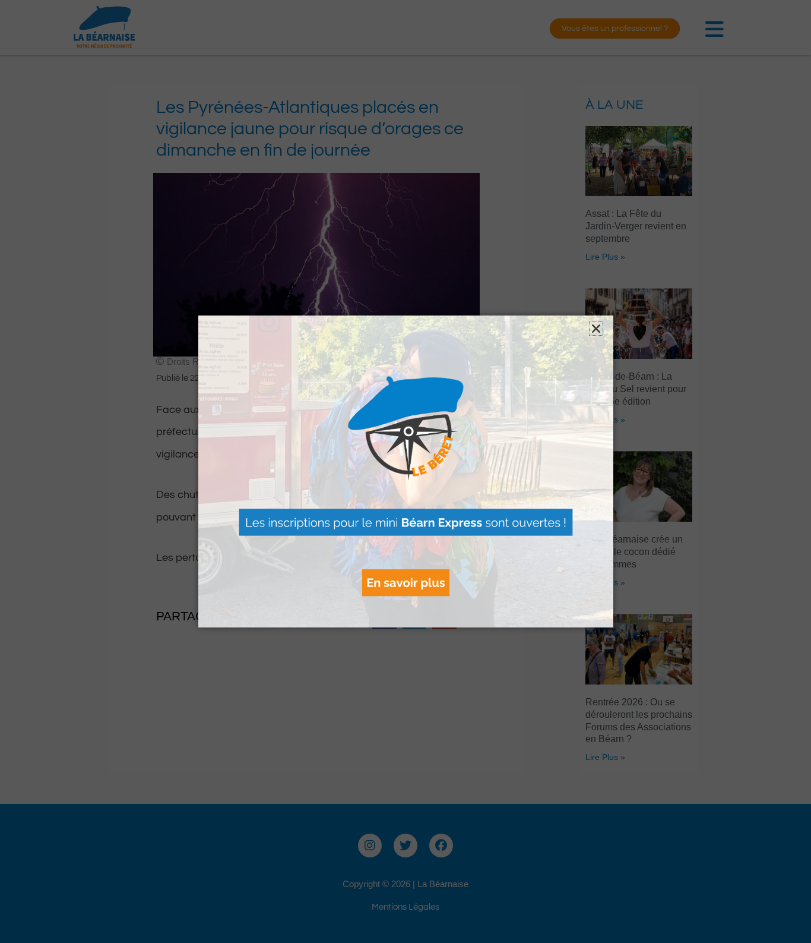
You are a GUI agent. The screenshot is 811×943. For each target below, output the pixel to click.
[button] (596, 329)
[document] (405, 471)
